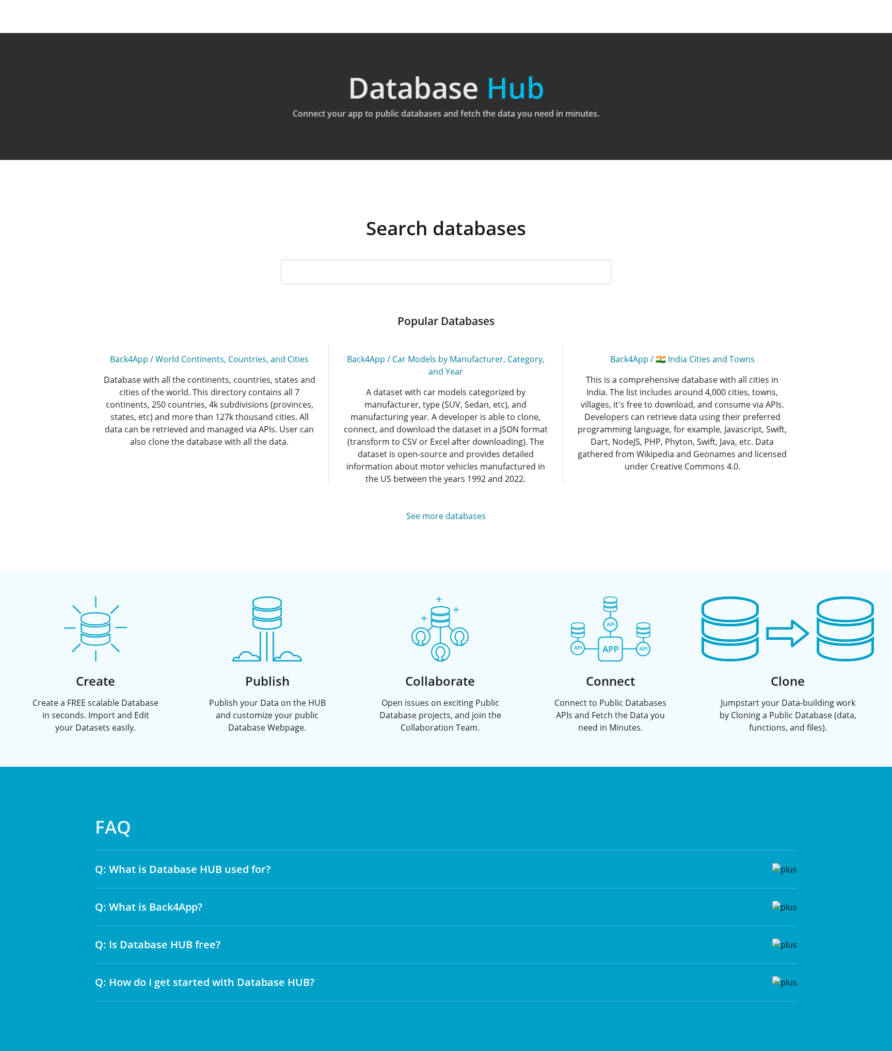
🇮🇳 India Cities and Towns (705, 359)
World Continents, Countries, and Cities (232, 359)
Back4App (129, 359)
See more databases (446, 516)
